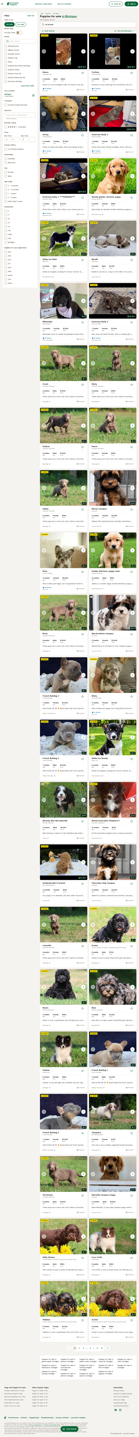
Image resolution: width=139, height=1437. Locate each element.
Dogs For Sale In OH (40, 1397)
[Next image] (83, 51)
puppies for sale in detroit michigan (68, 1375)
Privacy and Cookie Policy (52, 1425)
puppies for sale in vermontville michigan (68, 1367)
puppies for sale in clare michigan (124, 1360)
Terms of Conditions (35, 1425)
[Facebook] (115, 1410)
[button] (63, 51)
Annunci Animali (62, 1418)
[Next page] (108, 1348)
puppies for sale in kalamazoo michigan (50, 1366)
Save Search (50, 31)
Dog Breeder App (120, 1403)
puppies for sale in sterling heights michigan (86, 1367)
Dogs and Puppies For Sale (15, 1388)
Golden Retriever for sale (14, 1391)
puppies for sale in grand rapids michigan (50, 1360)
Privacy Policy (118, 1391)
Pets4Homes (13, 1418)
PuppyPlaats (34, 1418)
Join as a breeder (64, 4)
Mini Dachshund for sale (13, 1400)
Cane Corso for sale (12, 1406)
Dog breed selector (121, 1406)
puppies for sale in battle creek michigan (88, 1360)
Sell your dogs (119, 1400)
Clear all (30, 16)
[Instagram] (120, 1410)
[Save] (82, 73)
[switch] (19, 32)
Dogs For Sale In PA (40, 1391)
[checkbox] (5, 46)
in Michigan (69, 16)
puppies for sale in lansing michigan (49, 1372)
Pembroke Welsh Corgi (13, 1394)
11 (97, 1348)
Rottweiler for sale (11, 1403)
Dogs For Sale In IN (39, 1406)
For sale (9, 24)
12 (102, 1348)
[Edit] (33, 95)
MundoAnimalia (47, 1418)
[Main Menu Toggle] (2, 4)
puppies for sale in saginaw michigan (105, 1372)
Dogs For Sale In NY (40, 1394)
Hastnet (24, 1418)
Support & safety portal (122, 1394)
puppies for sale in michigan (124, 1366)
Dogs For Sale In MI (39, 1403)
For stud (20, 24)
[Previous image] (44, 51)
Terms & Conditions (121, 1397)
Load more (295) (27, 86)
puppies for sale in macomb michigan (105, 1360)
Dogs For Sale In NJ (40, 1400)
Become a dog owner (43, 4)
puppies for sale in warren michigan (86, 1375)
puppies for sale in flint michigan (105, 1366)
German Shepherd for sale (14, 1397)
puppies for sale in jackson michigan (68, 1360)
